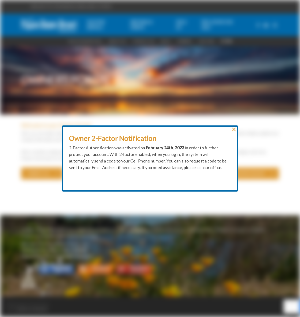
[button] (42, 173)
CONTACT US (143, 41)
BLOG (165, 41)
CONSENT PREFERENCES (60, 236)
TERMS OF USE (198, 230)
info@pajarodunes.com (68, 244)
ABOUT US (117, 41)
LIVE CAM (206, 41)
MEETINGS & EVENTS (96, 230)
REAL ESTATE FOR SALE (161, 230)
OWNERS (184, 41)
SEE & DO (128, 230)
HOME (27, 230)
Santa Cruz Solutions (32, 310)
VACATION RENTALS (55, 230)
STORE (226, 41)
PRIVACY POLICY (231, 230)
